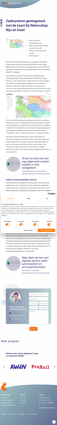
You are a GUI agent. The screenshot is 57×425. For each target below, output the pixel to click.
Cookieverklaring (32, 414)
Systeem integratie (7, 400)
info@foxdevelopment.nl (47, 408)
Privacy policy (13, 414)
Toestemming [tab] (9, 198)
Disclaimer (22, 414)
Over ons (23, 398)
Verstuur (33, 329)
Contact (22, 403)
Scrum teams (5, 398)
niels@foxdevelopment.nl (17, 315)
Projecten (23, 400)
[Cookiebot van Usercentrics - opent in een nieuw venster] (48, 194)
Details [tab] (28, 198)
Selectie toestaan (28, 230)
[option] (18, 367)
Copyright (4, 414)
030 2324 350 (15, 318)
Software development (8, 405)
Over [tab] (47, 198)
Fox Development (11, 2)
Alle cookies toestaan (46, 230)
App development (7, 403)
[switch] (21, 224)
